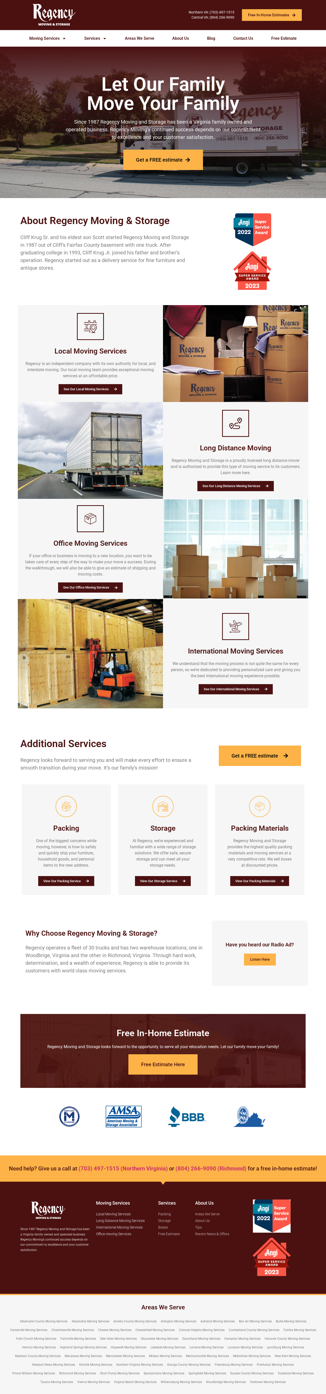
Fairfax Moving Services (299, 1330)
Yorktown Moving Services (268, 1382)
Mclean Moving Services (165, 1356)
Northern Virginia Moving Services (139, 1364)
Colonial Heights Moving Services (202, 1330)
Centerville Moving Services (28, 1330)
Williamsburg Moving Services (181, 1382)
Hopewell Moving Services (128, 1347)
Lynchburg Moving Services (285, 1347)
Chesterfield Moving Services (155, 1330)
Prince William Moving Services (33, 1373)
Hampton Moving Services (242, 1338)
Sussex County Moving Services (252, 1373)
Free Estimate (284, 38)
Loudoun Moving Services (245, 1347)
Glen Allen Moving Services (118, 1338)
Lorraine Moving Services (206, 1347)
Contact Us (243, 38)
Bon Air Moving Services (255, 1321)
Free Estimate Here (163, 1064)
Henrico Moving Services (39, 1347)
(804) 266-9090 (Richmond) (211, 1168)
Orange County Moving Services (189, 1364)
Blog (211, 38)
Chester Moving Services (114, 1330)
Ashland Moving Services (217, 1321)
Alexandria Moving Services (90, 1321)
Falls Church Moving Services (36, 1338)
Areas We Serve (139, 38)
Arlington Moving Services (178, 1321)
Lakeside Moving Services (168, 1347)
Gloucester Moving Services (159, 1338)
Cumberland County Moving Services (254, 1330)
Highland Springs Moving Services (83, 1347)
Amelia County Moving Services (135, 1321)
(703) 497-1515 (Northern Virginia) (123, 1168)
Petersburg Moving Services (234, 1364)
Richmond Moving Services (77, 1373)
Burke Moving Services (291, 1321)
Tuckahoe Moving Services (296, 1373)
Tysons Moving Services (56, 1382)
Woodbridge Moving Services (226, 1382)
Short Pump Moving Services (120, 1373)
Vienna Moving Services (93, 1382)
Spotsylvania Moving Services (164, 1373)
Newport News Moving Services (53, 1364)
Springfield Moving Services (207, 1373)
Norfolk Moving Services (95, 1364)
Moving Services (44, 38)
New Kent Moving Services (293, 1356)
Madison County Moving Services (38, 1356)
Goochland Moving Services (201, 1338)
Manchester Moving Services (125, 1356)
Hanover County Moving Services (287, 1338)
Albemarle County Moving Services (43, 1321)
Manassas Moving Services (83, 1356)
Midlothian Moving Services (252, 1356)
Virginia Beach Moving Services (135, 1382)
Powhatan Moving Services (275, 1364)
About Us (180, 38)
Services (92, 38)
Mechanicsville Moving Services (207, 1356)
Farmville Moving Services (78, 1338)
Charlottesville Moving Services (72, 1330)
